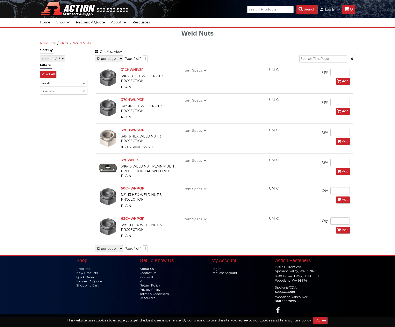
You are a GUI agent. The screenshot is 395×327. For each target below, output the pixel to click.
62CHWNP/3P (132, 219)
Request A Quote (90, 22)
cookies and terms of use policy (285, 320)
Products (48, 43)
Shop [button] (61, 22)
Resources (141, 22)
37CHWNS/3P (132, 130)
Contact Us (148, 273)
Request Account (224, 273)
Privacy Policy (150, 290)
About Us (147, 269)
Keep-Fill (146, 277)
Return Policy (150, 285)
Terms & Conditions (154, 294)
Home (45, 22)
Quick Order (85, 277)
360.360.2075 (285, 301)
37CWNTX (130, 160)
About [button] (116, 22)
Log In (216, 269)
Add (345, 81)
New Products (87, 273)
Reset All (48, 74)
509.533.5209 (112, 10)
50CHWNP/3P (132, 188)
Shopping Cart (87, 285)
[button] (63, 83)
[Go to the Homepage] (68, 9)
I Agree (320, 320)
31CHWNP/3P (132, 70)
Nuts (64, 43)
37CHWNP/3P (132, 100)
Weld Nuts (82, 43)
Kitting (145, 281)
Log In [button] (330, 10)
